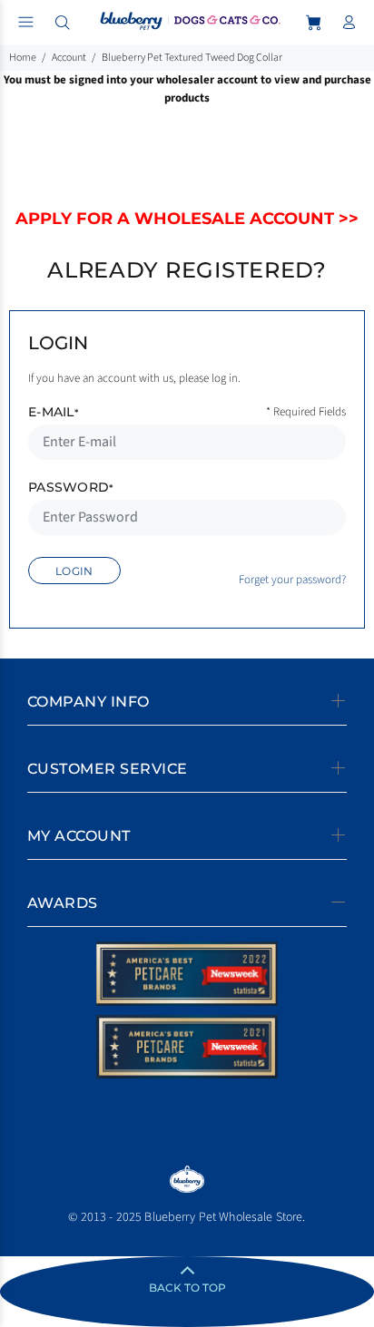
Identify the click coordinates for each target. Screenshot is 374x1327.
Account (69, 57)
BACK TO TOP (187, 1287)
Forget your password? (292, 579)
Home (22, 57)
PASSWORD (70, 487)
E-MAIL (53, 412)
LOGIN (74, 571)
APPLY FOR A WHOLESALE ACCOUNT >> (187, 219)
